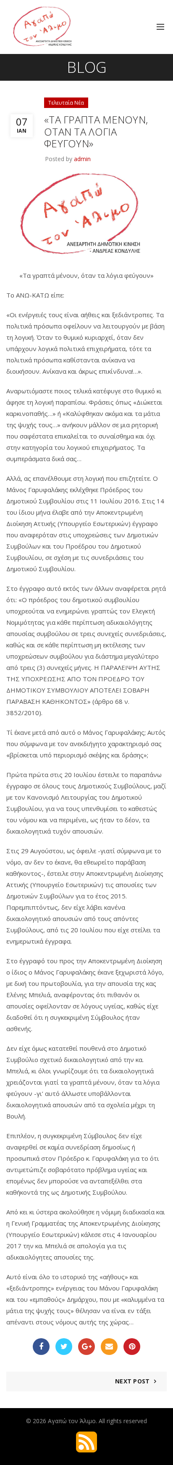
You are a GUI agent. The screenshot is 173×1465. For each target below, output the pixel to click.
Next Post (132, 1381)
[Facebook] (41, 1346)
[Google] (86, 1346)
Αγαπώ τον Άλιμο (72, 1421)
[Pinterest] (131, 1346)
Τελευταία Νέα (66, 102)
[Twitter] (63, 1346)
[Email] (109, 1346)
